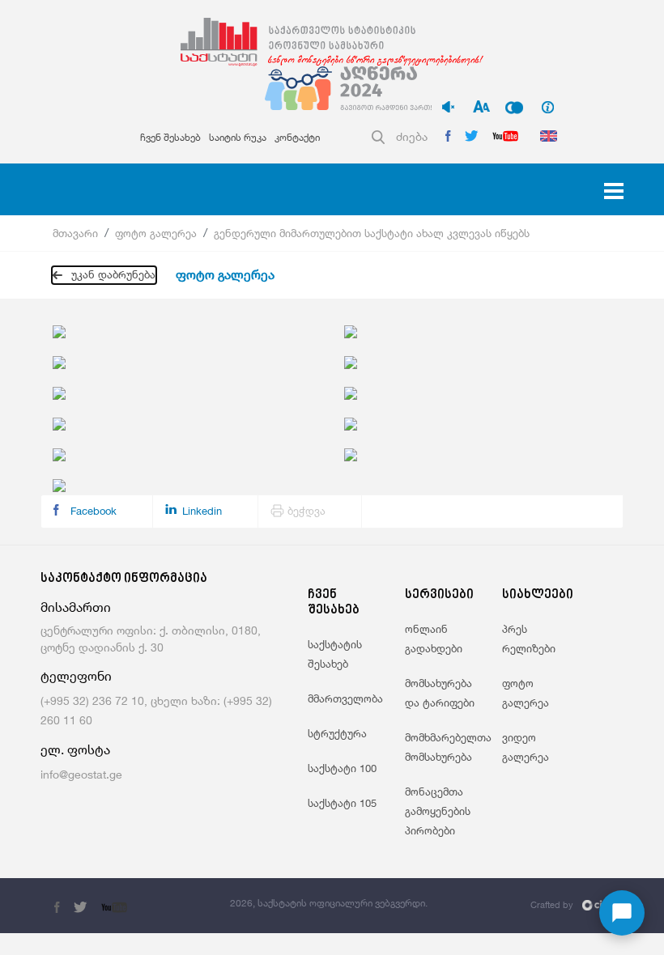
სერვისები (439, 595)
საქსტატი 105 (342, 802)
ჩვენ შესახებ (170, 137)
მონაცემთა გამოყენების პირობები (437, 811)
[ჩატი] (622, 913)
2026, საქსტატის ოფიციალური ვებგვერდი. (329, 903)
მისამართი (75, 607)
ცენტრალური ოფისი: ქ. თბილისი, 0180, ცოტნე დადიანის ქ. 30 (150, 638)
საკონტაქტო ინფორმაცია (123, 579)
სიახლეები (537, 595)
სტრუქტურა (337, 733)
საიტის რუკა (237, 137)
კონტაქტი (297, 137)
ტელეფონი (76, 676)
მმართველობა (345, 698)
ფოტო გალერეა (156, 233)
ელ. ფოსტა (75, 750)
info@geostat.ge (81, 774)
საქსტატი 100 (342, 768)
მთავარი (75, 233)
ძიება (412, 136)
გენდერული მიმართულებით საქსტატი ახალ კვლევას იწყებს (372, 233)
